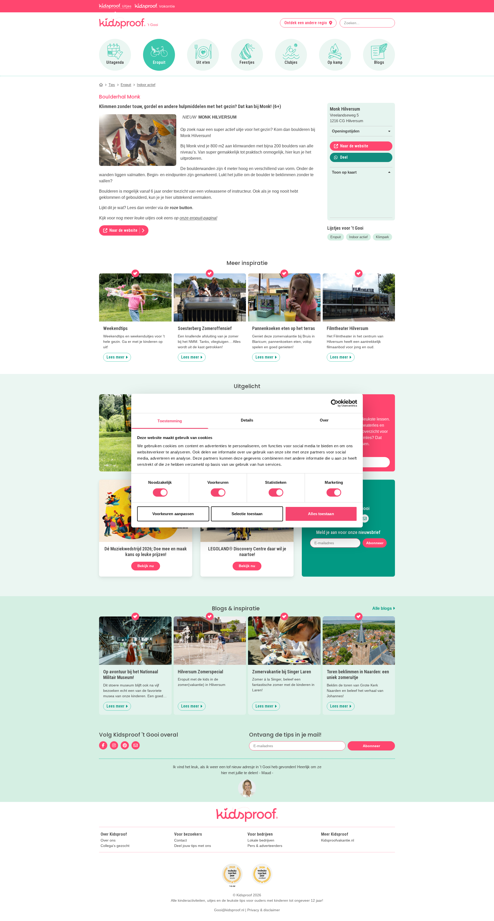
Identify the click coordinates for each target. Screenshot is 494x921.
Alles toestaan (321, 514)
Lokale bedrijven (261, 840)
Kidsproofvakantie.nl (337, 840)
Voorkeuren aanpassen (173, 514)
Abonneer (374, 543)
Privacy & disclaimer (263, 910)
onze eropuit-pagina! (198, 218)
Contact (180, 840)
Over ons (108, 840)
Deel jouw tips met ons (192, 846)
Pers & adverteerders (265, 846)
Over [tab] (324, 420)
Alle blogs (382, 608)
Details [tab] (247, 420)
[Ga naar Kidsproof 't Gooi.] (101, 85)
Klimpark (382, 237)
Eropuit (335, 237)
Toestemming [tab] (169, 420)
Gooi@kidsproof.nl (229, 910)
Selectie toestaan (247, 514)
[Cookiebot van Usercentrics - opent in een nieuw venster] (334, 403)
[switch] (218, 492)
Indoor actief (358, 237)
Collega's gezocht (115, 846)
